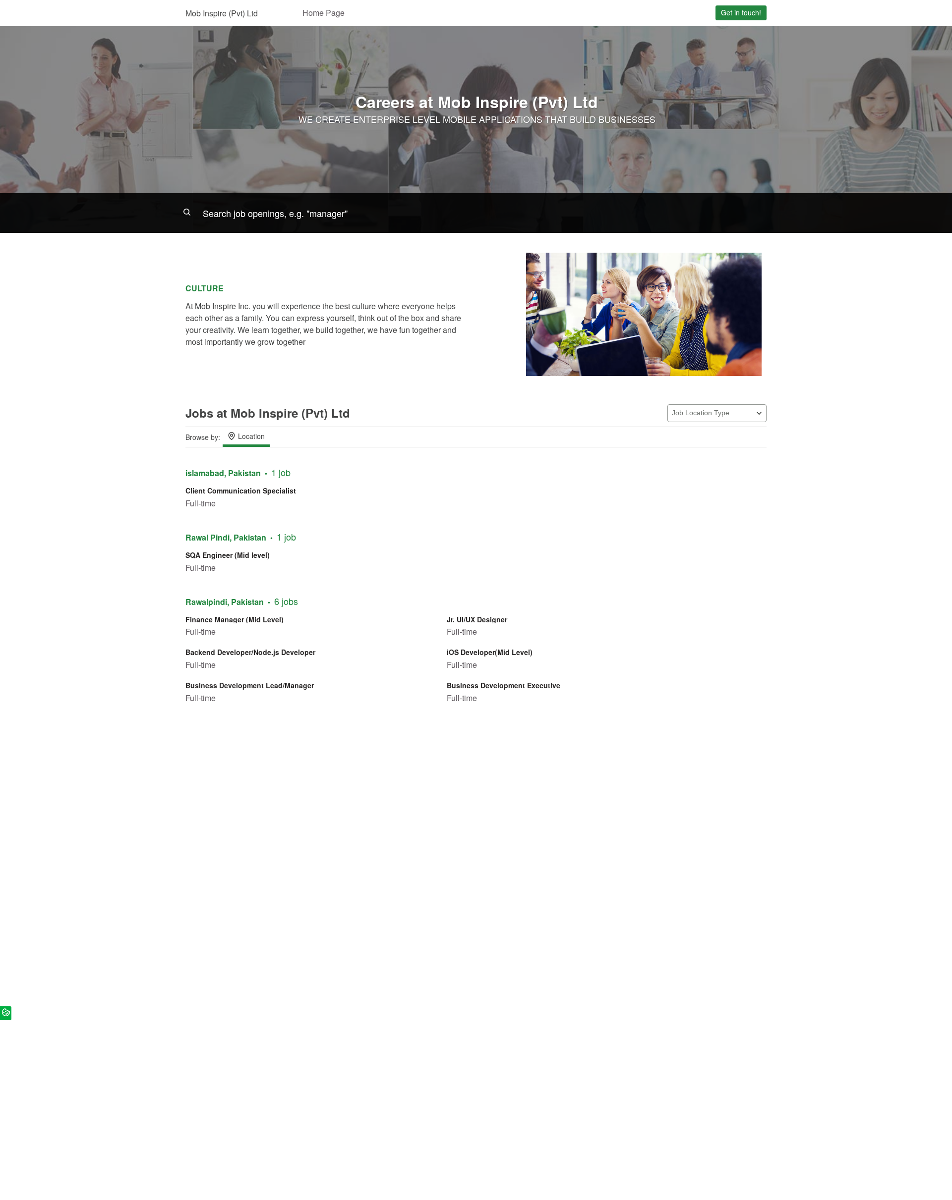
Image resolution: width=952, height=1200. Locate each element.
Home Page (323, 12)
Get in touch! (741, 12)
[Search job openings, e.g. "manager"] (476, 213)
